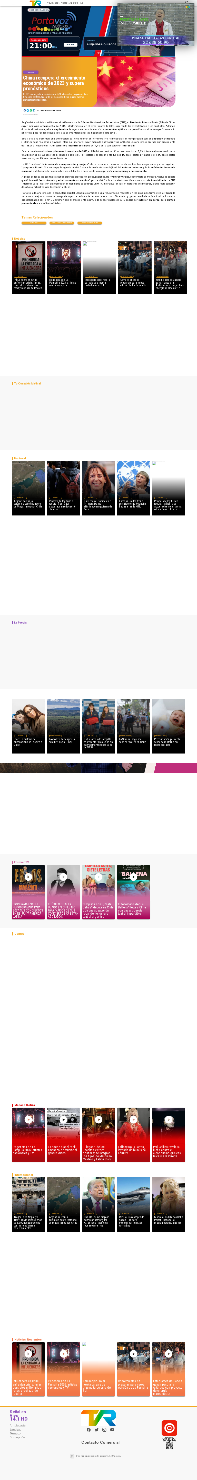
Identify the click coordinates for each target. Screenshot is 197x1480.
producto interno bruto (90, 223)
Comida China (34, 223)
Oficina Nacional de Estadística (62, 223)
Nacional (55, 497)
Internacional (20, 497)
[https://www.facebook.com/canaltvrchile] (89, 1430)
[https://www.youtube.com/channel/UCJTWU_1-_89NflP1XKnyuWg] (112, 1431)
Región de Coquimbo (56, 276)
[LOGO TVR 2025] (35, 3)
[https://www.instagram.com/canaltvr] (104, 1431)
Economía (31, 72)
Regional (90, 735)
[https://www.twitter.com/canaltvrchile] (96, 1431)
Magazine (20, 276)
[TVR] (14, 3)
